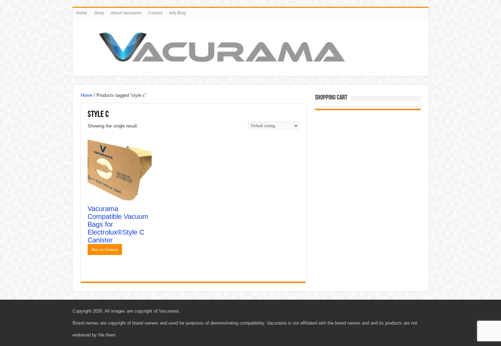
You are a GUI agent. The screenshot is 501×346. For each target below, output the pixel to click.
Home (81, 13)
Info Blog (177, 13)
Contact (155, 13)
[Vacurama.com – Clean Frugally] (222, 46)
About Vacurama (126, 13)
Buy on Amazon (105, 249)
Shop (99, 13)
